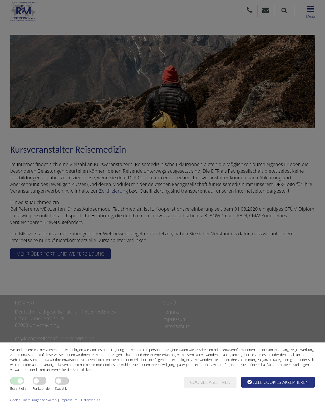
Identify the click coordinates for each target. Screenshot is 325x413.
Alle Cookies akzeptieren (281, 382)
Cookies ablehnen (210, 382)
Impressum (68, 400)
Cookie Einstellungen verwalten (33, 400)
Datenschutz (90, 400)
